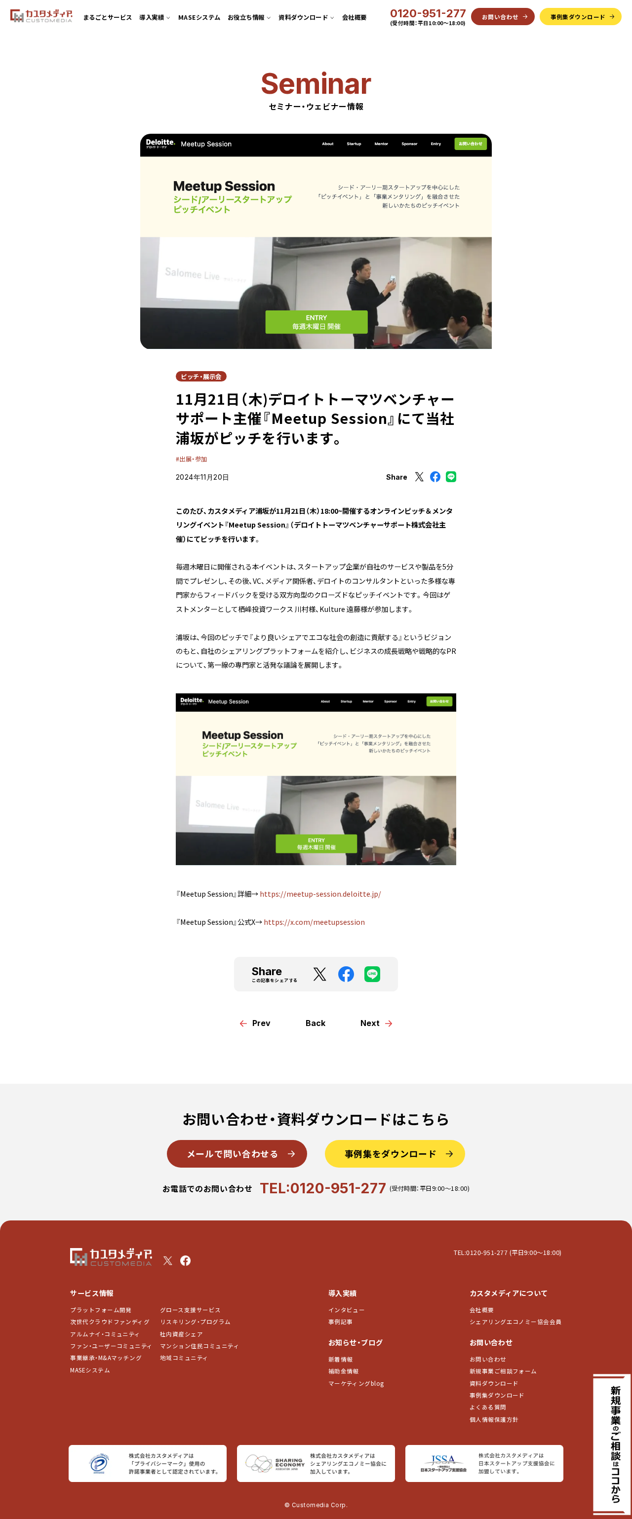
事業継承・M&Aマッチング (106, 1358)
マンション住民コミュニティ (199, 1346)
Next (370, 1023)
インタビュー (346, 1310)
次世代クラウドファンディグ (110, 1322)
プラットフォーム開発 (101, 1310)
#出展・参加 (191, 459)
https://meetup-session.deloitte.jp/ (320, 894)
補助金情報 (343, 1371)
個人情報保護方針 (494, 1419)
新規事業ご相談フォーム (503, 1371)
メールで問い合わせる (233, 1153)
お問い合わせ (488, 1359)
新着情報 (340, 1359)
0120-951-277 (428, 13)
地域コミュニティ (184, 1358)
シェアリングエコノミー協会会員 (516, 1322)
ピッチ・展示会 (201, 376)
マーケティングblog (356, 1383)
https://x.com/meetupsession (314, 922)
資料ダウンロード (494, 1383)
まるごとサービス (107, 17)
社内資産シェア (181, 1334)
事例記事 (340, 1322)
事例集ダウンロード (497, 1395)
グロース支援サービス (193, 1310)
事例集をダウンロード (391, 1153)
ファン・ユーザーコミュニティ (111, 1346)
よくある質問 (488, 1407)
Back (315, 1023)
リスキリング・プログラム (195, 1322)
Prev (261, 1023)
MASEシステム (199, 17)
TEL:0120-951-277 (323, 1188)
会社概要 (354, 17)
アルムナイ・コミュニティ (105, 1334)
